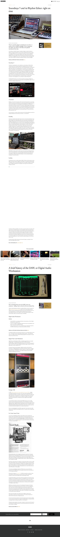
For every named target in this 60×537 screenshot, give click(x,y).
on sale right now (20, 242)
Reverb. (19, 506)
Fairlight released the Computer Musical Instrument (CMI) (20, 392)
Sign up (51, 514)
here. (28, 330)
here (24, 59)
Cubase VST (18, 473)
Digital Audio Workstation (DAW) (15, 309)
